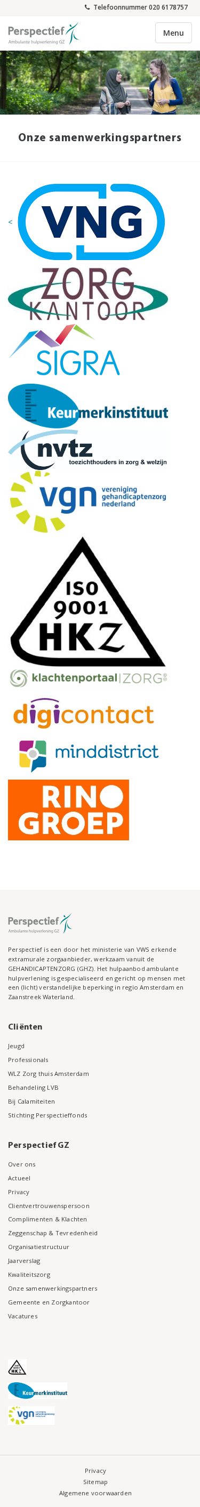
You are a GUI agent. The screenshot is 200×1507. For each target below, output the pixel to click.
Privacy (18, 1192)
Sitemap (95, 1482)
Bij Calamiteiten (31, 1101)
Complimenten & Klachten (47, 1219)
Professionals (28, 1060)
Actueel (19, 1178)
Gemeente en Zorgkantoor (49, 1302)
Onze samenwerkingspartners (52, 1288)
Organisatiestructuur (38, 1247)
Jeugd (16, 1046)
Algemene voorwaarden (95, 1493)
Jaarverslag (24, 1261)
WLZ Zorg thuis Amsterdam (48, 1073)
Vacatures (22, 1316)
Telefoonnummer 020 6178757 (140, 7)
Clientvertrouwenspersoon (49, 1206)
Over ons (22, 1164)
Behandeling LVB (33, 1087)
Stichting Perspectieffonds (47, 1115)
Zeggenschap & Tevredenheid (53, 1233)
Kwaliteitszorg (29, 1274)
